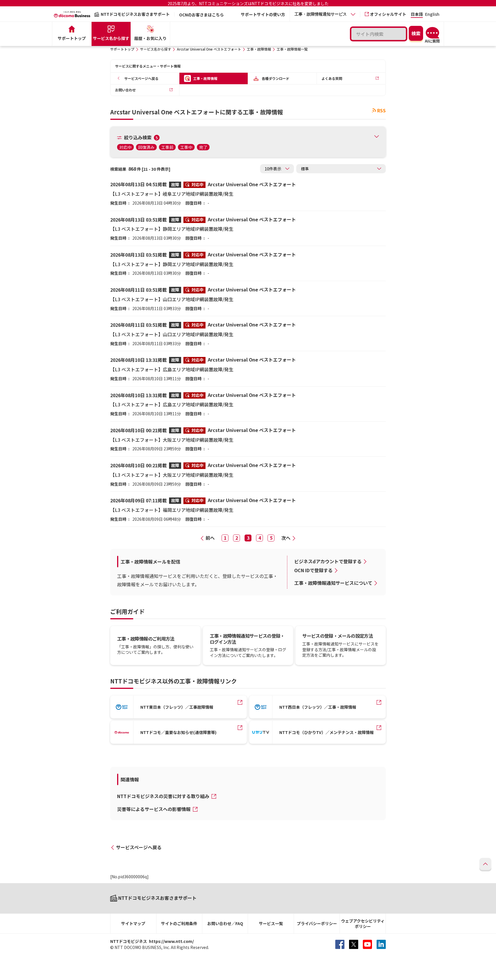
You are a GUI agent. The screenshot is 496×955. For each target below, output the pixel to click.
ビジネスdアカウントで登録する (328, 561)
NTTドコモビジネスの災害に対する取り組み (163, 796)
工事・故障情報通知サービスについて (333, 582)
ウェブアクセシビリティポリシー (363, 923)
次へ (285, 537)
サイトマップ (133, 923)
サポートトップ (122, 49)
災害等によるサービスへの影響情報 (154, 809)
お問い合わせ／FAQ (225, 923)
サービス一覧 (271, 923)
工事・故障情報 (259, 49)
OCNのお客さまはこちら (201, 15)
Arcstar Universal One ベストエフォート (209, 49)
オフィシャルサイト (388, 14)
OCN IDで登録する (313, 570)
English (432, 14)
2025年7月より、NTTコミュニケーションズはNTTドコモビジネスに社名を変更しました (248, 3)
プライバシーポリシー (317, 923)
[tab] (324, 14)
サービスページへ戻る (139, 847)
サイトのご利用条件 (179, 923)
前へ (210, 537)
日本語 (417, 14)
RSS (381, 110)
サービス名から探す (155, 49)
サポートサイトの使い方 (263, 14)
